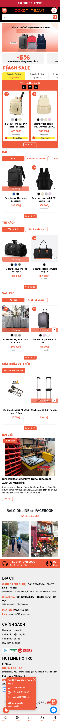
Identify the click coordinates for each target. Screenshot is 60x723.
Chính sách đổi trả (11, 638)
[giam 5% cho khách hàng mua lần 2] (23, 58)
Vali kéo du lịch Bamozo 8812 (44, 341)
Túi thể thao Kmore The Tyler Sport (16, 270)
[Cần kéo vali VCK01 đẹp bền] (44, 389)
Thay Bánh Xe (19, 687)
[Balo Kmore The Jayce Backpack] (15, 177)
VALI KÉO (8, 293)
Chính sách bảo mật (12, 630)
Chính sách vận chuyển (13, 634)
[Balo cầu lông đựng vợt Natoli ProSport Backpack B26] (16, 104)
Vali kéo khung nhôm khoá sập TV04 (15, 341)
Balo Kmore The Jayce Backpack (16, 199)
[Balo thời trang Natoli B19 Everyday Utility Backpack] (44, 104)
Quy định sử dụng (11, 643)
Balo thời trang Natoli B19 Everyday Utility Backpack (44, 125)
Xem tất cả (30, 144)
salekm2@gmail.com (19, 614)
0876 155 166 (12, 668)
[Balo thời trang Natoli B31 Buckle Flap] (44, 177)
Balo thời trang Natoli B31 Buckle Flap (44, 199)
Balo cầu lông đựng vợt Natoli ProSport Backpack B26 (16, 125)
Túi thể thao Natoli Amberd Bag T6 (44, 270)
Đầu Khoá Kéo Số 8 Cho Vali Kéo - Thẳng (16, 411)
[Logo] (30, 10)
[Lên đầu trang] (54, 694)
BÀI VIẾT (8, 434)
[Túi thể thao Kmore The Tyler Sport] (15, 248)
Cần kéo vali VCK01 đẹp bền (44, 410)
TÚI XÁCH (8, 222)
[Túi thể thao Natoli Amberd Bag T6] (44, 248)
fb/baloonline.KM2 (30, 516)
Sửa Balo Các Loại (21, 697)
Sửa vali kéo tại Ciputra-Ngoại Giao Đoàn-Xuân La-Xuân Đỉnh (27, 480)
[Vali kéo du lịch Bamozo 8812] (44, 318)
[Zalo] (4, 689)
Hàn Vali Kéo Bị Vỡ (21, 692)
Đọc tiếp (7, 499)
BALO (6, 152)
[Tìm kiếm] (55, 17)
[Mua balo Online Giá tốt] (30, 37)
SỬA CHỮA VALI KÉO (16, 364)
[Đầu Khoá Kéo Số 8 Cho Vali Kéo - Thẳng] (15, 389)
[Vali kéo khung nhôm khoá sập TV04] (15, 318)
